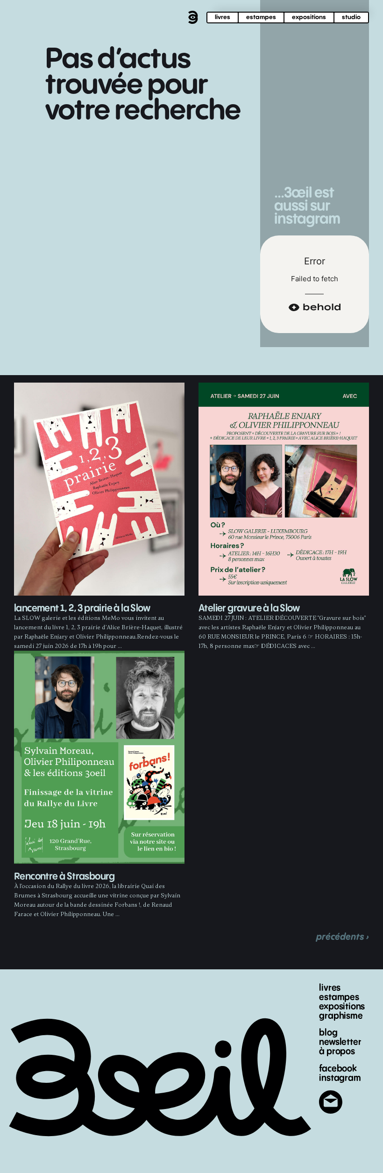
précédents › (342, 936)
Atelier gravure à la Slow (249, 608)
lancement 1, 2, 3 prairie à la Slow (82, 608)
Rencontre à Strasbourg (64, 877)
